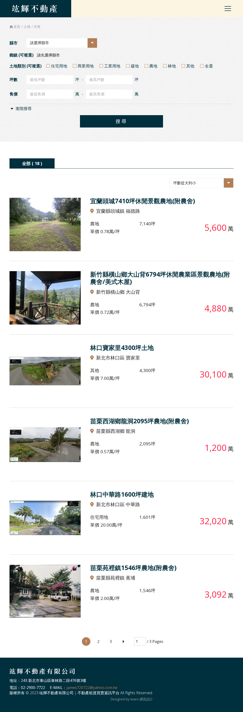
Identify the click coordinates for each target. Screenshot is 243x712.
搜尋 (121, 121)
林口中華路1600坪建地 (122, 494)
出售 (37, 26)
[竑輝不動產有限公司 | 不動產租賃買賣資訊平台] (34, 9)
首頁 (17, 26)
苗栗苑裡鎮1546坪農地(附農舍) (133, 567)
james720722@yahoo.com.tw (91, 687)
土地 (27, 26)
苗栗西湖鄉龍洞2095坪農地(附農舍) (139, 421)
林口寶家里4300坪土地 (122, 347)
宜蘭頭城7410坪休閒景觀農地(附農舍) (142, 201)
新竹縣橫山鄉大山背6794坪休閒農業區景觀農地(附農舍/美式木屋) (160, 278)
